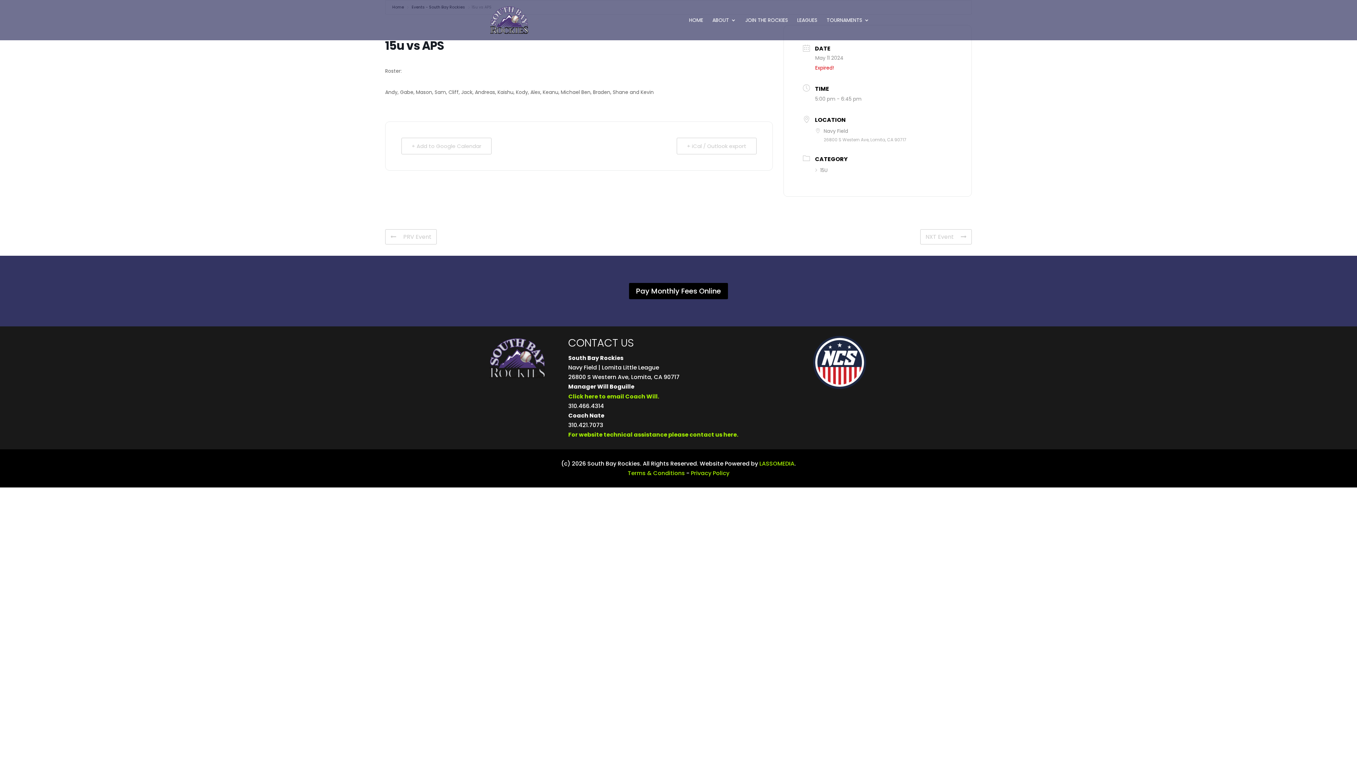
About (720, 21)
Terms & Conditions (656, 473)
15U (824, 170)
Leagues (807, 21)
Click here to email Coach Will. (613, 396)
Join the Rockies (766, 21)
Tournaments (844, 21)
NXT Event (940, 237)
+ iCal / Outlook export (716, 146)
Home (696, 21)
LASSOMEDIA (776, 464)
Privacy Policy (710, 473)
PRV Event (417, 237)
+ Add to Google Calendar (446, 146)
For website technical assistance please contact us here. (653, 435)
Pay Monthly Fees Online (678, 291)
